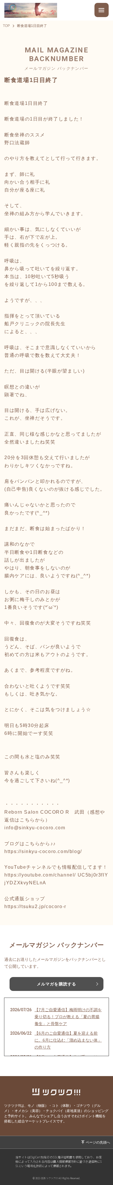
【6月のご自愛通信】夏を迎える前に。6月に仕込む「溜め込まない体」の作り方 (68, 1040)
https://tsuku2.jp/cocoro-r (35, 906)
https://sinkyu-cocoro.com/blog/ (43, 851)
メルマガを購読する (56, 984)
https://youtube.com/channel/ (40, 874)
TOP (6, 26)
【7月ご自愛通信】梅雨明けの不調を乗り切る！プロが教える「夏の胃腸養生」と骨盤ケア (68, 1016)
